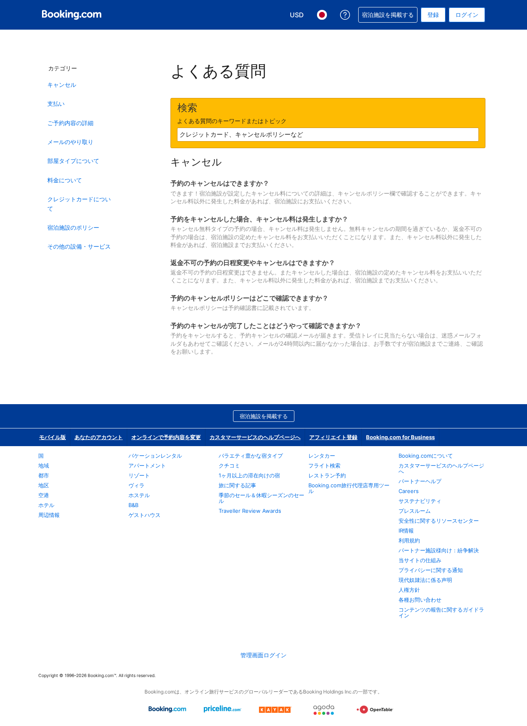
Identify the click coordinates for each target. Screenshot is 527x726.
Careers (409, 491)
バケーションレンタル (155, 455)
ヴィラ (136, 485)
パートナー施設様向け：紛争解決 (439, 550)
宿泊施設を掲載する (264, 416)
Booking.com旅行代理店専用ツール (348, 488)
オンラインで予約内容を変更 (166, 437)
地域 (43, 465)
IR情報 (406, 530)
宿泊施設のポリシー (73, 227)
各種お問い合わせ (420, 599)
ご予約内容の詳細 (70, 122)
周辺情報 (49, 515)
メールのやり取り (70, 141)
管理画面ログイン (263, 655)
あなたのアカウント (99, 437)
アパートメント (147, 465)
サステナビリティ (420, 501)
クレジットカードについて (79, 203)
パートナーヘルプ (420, 481)
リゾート (139, 475)
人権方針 (409, 589)
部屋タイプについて (73, 160)
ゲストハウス (144, 515)
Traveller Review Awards (250, 510)
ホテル (46, 505)
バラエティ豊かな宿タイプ (251, 455)
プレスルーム (415, 510)
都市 (43, 475)
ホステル (139, 495)
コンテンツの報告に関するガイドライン (441, 612)
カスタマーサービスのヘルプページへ (255, 437)
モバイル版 (52, 437)
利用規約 (409, 540)
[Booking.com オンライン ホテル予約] (71, 15)
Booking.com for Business (400, 437)
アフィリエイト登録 (333, 437)
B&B (133, 505)
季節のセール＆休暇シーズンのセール (261, 498)
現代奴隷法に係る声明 (425, 580)
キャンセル (61, 84)
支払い (56, 103)
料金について (64, 180)
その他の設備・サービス (79, 246)
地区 (43, 485)
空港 (43, 495)
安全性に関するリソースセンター (439, 520)
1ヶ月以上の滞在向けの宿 (249, 475)
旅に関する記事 (237, 485)
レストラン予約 (327, 475)
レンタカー (321, 455)
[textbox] (328, 135)
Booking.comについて (426, 455)
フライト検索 (324, 465)
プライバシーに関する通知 (431, 570)
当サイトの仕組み (420, 560)
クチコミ (229, 465)
